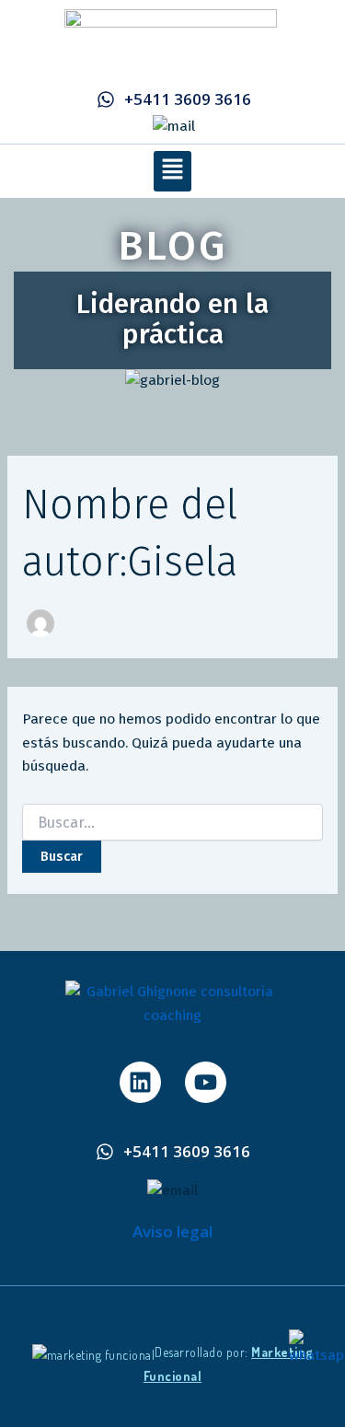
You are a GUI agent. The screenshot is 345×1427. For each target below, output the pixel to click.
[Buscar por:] (172, 823)
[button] (172, 171)
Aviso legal (172, 1231)
